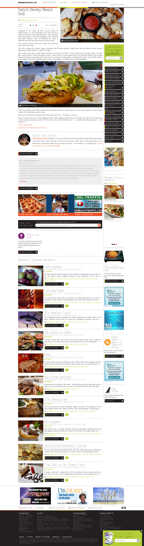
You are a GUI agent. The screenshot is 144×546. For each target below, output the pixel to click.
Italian (39, 522)
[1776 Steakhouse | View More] (30, 408)
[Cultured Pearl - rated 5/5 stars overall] (72, 295)
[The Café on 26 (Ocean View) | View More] (30, 474)
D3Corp (79, 539)
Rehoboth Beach (25, 514)
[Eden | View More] (30, 363)
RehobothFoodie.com (39, 539)
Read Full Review (52, 284)
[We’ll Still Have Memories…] (88, 203)
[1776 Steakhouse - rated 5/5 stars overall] (72, 404)
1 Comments (53, 25)
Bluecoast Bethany (80, 514)
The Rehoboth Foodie (114, 201)
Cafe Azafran (53, 267)
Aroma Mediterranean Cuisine (65, 445)
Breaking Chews (50, 2)
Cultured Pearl (54, 290)
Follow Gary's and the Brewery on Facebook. (32, 128)
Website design (68, 539)
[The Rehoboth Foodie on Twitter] (125, 507)
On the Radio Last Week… (30, 214)
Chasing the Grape (26, 252)
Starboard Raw (109, 219)
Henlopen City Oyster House (83, 521)
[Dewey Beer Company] (114, 192)
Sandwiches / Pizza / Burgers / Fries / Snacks (53, 528)
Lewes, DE (74, 389)
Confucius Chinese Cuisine (82, 525)
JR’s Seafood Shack (57, 313)
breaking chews (114, 53)
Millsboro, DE (24, 528)
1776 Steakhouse (55, 399)
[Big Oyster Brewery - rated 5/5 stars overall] (72, 381)
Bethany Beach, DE (86, 476)
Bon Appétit (52, 421)
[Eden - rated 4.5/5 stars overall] (72, 359)
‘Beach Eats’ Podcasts (81, 2)
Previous (118, 32)
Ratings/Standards (101, 2)
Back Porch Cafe (79, 530)
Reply (24, 181)
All (38, 514)
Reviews (64, 2)
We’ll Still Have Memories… (87, 214)
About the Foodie (118, 4)
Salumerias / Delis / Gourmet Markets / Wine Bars (55, 527)
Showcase (58, 278)
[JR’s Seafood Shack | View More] (30, 320)
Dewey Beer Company (111, 200)
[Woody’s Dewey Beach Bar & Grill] (114, 230)
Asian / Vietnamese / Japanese (89, 302)
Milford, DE (23, 527)
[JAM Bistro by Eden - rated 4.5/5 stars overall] (72, 337)
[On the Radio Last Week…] (32, 203)
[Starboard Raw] (114, 211)
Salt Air (75, 516)
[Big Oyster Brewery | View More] (30, 386)
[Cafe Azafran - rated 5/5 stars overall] (72, 271)
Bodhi (102, 530)
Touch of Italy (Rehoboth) (82, 527)
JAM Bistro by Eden (58, 332)
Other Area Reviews (57, 222)
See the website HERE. (25, 125)
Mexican (40, 525)
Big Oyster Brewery (58, 377)
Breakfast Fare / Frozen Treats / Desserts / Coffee (55, 519)
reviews (107, 54)
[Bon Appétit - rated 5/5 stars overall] (72, 426)
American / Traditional (79, 344)
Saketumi (76, 522)
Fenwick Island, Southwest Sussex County (71, 322)
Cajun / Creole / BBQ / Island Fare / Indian (52, 521)
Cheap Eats (66, 222)
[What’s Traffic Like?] (60, 203)
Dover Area (23, 521)
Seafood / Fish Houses (45, 530)
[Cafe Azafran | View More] (30, 276)
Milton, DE (23, 530)
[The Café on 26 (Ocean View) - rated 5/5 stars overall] (72, 469)
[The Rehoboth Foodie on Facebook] (122, 507)
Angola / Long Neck (26, 516)
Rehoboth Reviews (45, 222)
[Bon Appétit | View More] (30, 431)
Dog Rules (109, 401)
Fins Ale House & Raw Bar (82, 519)
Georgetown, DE (25, 524)
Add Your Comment (26, 154)
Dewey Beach (112, 183)
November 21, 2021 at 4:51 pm (28, 163)
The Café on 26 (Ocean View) (65, 465)
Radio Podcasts (111, 356)
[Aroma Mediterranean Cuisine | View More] (30, 453)
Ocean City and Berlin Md (28, 531)
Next (121, 32)
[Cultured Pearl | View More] (30, 299)
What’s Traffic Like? (56, 214)
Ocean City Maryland (90, 539)
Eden (47, 354)
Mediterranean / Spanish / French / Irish (85, 454)
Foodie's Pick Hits (112, 281)
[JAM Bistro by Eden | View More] (30, 341)
